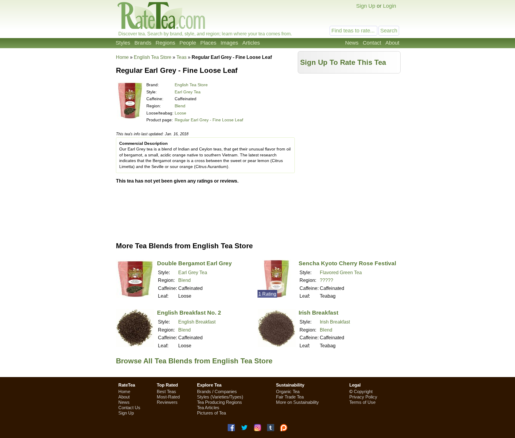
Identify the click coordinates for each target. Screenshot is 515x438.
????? (326, 280)
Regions (165, 43)
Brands (142, 43)
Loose (180, 113)
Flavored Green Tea (341, 272)
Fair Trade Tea (290, 396)
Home (122, 57)
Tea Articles (208, 407)
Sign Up (365, 6)
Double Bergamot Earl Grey (194, 263)
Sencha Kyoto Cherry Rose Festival (347, 263)
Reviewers (167, 402)
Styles (123, 43)
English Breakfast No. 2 (189, 313)
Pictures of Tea (211, 412)
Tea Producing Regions (219, 402)
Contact (372, 43)
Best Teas (166, 391)
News (352, 43)
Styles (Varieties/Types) (220, 396)
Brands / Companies (217, 391)
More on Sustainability (297, 402)
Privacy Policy (363, 396)
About (392, 43)
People (187, 43)
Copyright (363, 391)
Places (208, 43)
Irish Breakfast (318, 313)
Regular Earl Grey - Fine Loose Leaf (209, 119)
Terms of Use (362, 402)
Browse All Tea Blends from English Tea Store (194, 361)
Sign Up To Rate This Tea (343, 62)
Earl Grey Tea (188, 92)
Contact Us (129, 407)
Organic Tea (288, 391)
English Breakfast (196, 321)
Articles (251, 43)
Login (389, 6)
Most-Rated (168, 396)
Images (229, 43)
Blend (180, 105)
